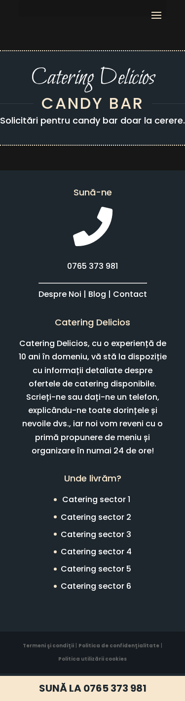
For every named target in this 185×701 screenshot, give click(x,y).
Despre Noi (59, 294)
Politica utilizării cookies (92, 659)
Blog (97, 294)
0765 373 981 (92, 266)
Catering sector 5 (96, 568)
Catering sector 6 (96, 586)
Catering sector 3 (96, 534)
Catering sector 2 (96, 517)
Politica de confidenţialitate (118, 645)
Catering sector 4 (96, 551)
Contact (130, 294)
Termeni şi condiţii (48, 645)
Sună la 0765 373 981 (93, 688)
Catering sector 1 (96, 499)
